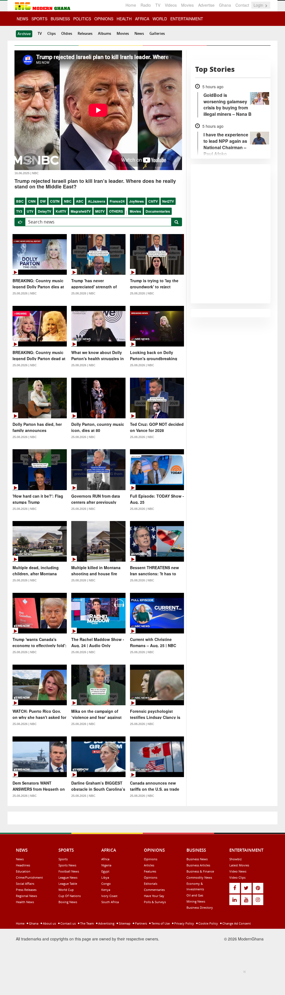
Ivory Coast (109, 896)
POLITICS (82, 18)
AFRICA (142, 18)
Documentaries (158, 211)
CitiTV (153, 201)
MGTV (100, 211)
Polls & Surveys (155, 902)
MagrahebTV (81, 211)
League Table (67, 883)
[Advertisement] (140, 981)
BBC (20, 201)
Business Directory (199, 907)
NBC (68, 201)
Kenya (105, 890)
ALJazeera (96, 201)
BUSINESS (60, 18)
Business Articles (198, 865)
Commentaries (154, 890)
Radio (146, 5)
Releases (85, 33)
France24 (117, 201)
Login (259, 5)
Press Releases (26, 890)
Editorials (150, 883)
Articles (149, 865)
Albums (104, 33)
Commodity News (199, 877)
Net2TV (168, 201)
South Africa (110, 902)
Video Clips (237, 877)
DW (43, 201)
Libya (105, 877)
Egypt (105, 871)
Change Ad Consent (236, 923)
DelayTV (44, 211)
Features (150, 871)
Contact (242, 5)
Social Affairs (25, 883)
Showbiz (235, 859)
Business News (197, 859)
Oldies (66, 33)
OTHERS (116, 211)
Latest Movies (239, 865)
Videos (171, 5)
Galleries (157, 33)
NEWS (22, 18)
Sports (63, 859)
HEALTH (124, 18)
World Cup (66, 890)
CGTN (55, 201)
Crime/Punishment (29, 877)
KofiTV (61, 211)
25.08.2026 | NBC (25, 293)
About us (49, 923)
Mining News (195, 901)
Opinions (150, 859)
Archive (24, 33)
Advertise (206, 5)
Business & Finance (200, 871)
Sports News (67, 865)
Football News (68, 871)
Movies (187, 5)
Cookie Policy (208, 923)
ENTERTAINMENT (186, 18)
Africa (105, 859)
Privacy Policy (183, 923)
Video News (237, 871)
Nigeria (106, 865)
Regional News (26, 896)
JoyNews (136, 201)
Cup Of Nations (69, 896)
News (139, 33)
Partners (140, 923)
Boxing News (67, 902)
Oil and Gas (194, 895)
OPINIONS (103, 18)
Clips (51, 33)
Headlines (23, 865)
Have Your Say (154, 896)
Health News (25, 902)
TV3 (19, 211)
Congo (106, 883)
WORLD (160, 18)
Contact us (68, 923)
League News (67, 877)
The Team (86, 923)
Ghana (225, 5)
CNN (32, 201)
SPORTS (39, 18)
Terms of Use (160, 923)
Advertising (105, 923)
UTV (30, 211)
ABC (79, 201)
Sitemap (124, 923)
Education (23, 871)
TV (157, 5)
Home (131, 5)
